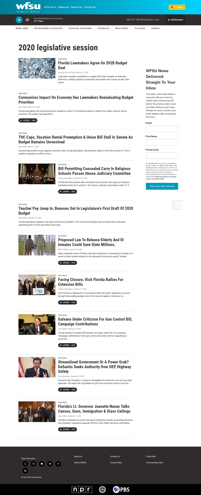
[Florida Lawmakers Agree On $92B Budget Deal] (36, 68)
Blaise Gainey (63, 249)
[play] (19, 19)
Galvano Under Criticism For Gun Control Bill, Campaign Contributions (95, 321)
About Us (78, 457)
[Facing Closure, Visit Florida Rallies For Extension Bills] (36, 285)
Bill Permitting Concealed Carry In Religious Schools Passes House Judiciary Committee (94, 171)
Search (155, 28)
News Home (22, 28)
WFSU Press (121, 28)
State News (62, 59)
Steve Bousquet (64, 376)
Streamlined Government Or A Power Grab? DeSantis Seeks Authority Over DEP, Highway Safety (94, 367)
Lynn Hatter (22, 107)
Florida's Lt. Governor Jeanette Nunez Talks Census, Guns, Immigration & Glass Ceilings (94, 409)
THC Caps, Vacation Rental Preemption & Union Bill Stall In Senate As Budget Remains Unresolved (75, 139)
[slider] (31, 19)
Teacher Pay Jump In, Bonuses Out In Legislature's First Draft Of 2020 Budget (75, 211)
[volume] (27, 20)
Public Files (151, 457)
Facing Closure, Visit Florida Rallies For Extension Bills (90, 282)
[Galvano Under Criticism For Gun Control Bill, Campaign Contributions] (36, 324)
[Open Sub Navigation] (30, 28)
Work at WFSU (80, 463)
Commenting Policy (154, 463)
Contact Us (115, 457)
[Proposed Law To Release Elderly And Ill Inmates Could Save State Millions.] (36, 245)
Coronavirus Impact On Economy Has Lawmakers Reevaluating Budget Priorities (75, 100)
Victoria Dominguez (65, 178)
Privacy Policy (116, 463)
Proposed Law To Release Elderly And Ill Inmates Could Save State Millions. (91, 242)
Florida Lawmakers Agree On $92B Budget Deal (92, 65)
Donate (178, 7)
